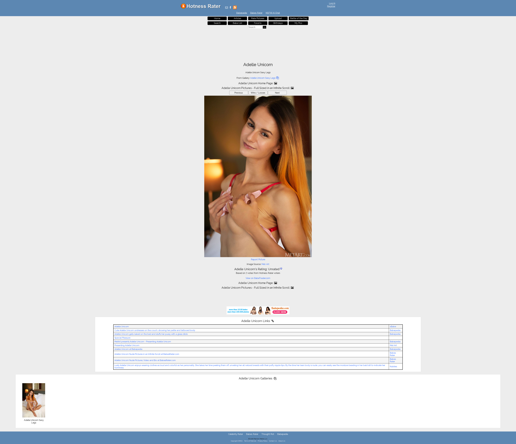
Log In (332, 3)
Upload (278, 18)
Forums (257, 23)
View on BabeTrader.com (258, 278)
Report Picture (258, 259)
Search (217, 23)
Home (217, 18)
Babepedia (241, 13)
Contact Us (273, 441)
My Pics (298, 23)
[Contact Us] (227, 7)
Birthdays (278, 23)
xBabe (393, 326)
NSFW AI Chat (273, 13)
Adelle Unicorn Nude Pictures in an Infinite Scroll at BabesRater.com (146, 354)
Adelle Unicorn (121, 326)
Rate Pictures (257, 18)
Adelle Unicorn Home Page (255, 83)
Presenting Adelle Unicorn (126, 345)
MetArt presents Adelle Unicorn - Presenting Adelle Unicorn (142, 341)
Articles (237, 18)
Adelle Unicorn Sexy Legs (262, 78)
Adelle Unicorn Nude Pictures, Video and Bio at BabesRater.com (145, 360)
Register (331, 6)
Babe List (237, 23)
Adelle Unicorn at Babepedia (128, 349)
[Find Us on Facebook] (230, 7)
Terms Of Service (250, 441)
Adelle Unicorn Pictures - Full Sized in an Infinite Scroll (256, 88)
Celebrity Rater (235, 434)
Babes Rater (256, 13)
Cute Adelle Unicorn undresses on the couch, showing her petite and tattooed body (154, 330)
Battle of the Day (298, 18)
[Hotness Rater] (202, 8)
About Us (281, 441)
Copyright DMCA (237, 441)
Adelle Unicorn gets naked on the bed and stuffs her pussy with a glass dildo (151, 334)
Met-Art (265, 264)
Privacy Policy (262, 441)
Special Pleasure (122, 338)
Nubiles (393, 366)
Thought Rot (267, 434)
